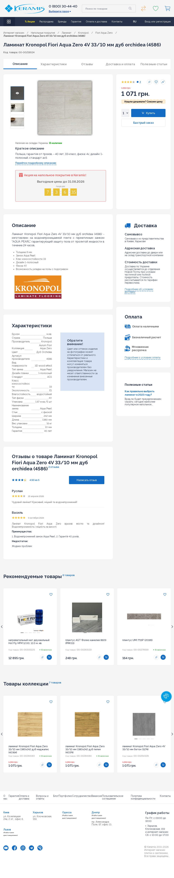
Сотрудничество (81, 796)
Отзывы (87, 64)
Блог (55, 796)
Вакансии (96, 796)
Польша (47, 337)
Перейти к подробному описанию (35, 163)
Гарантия (76, 21)
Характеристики (54, 64)
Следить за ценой (163, 82)
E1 (50, 390)
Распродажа (46, 21)
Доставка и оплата (120, 64)
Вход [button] (147, 21)
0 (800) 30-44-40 (63, 6)
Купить (150, 113)
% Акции (30, 21)
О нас (5, 797)
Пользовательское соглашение (112, 797)
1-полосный (45, 373)
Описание (20, 64)
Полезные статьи (154, 64)
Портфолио (65, 796)
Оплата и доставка (96, 21)
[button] (166, 696)
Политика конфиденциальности (143, 797)
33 (50, 386)
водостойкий (44, 394)
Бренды (62, 21)
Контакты (117, 21)
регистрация (163, 21)
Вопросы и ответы (42, 797)
